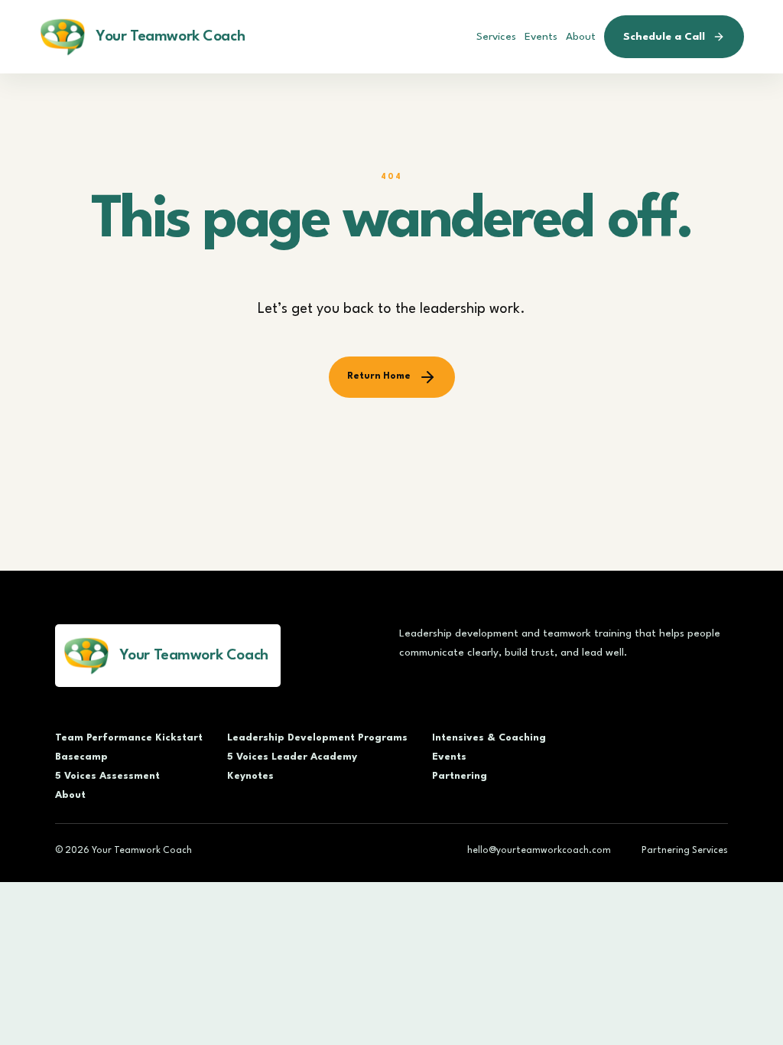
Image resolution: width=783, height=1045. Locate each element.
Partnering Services (685, 850)
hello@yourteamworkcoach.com (539, 850)
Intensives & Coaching (489, 738)
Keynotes (250, 776)
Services (496, 36)
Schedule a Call (664, 36)
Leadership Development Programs (317, 738)
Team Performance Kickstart (129, 738)
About (581, 36)
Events (541, 36)
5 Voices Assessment (107, 776)
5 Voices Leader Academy (292, 757)
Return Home (379, 376)
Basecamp (81, 757)
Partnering (459, 776)
